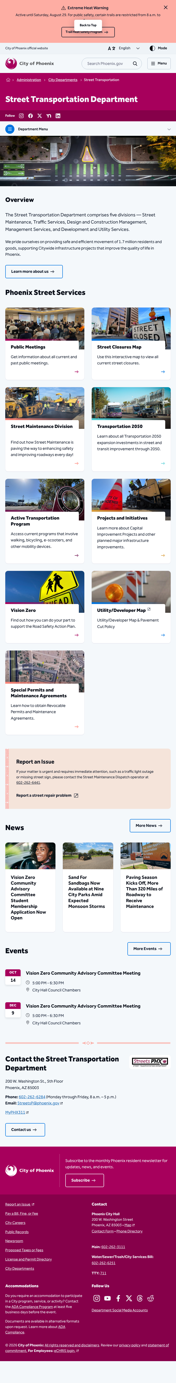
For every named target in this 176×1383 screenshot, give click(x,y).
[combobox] (112, 63)
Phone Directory (129, 1231)
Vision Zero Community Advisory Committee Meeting (83, 973)
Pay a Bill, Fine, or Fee (21, 1214)
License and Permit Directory (28, 1259)
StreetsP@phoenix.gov (38, 1103)
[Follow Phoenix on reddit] (151, 1298)
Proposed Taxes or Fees (24, 1250)
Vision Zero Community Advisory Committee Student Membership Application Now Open (28, 898)
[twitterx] (39, 115)
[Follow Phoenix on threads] (140, 1298)
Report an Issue (18, 1204)
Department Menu (33, 129)
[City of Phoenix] (29, 63)
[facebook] (30, 115)
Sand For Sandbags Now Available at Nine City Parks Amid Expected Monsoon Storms (86, 892)
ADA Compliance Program (32, 1307)
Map (127, 1225)
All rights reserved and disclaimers (72, 1345)
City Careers (15, 1223)
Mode (162, 48)
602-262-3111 (113, 1247)
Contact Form (103, 1231)
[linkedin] (58, 115)
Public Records (17, 1232)
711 (103, 1273)
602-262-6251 (104, 1263)
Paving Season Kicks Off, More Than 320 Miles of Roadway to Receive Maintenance (144, 892)
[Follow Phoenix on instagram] (97, 1298)
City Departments (19, 1269)
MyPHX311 (15, 1112)
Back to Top (88, 25)
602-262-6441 (28, 783)
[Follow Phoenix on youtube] (107, 1298)
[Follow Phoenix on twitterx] (129, 1298)
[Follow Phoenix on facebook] (118, 1298)
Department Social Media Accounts (120, 1310)
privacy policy (129, 1345)
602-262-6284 (32, 1097)
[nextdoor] (48, 115)
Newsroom (14, 1241)
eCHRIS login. (64, 1351)
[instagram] (21, 115)
